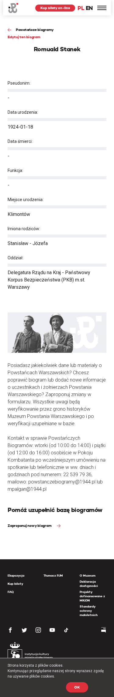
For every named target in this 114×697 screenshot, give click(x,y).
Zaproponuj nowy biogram (30, 525)
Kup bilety (15, 584)
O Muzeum (87, 575)
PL (81, 8)
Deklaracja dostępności (89, 584)
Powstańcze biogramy (35, 29)
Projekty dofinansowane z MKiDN (92, 596)
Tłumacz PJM (53, 575)
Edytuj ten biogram (24, 37)
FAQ (11, 592)
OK (77, 687)
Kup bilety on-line (55, 8)
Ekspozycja (16, 575)
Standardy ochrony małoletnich (89, 610)
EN (89, 8)
